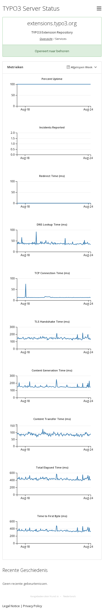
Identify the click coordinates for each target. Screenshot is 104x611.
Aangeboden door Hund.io (44, 596)
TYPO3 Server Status (30, 8)
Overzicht (46, 39)
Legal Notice (11, 606)
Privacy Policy (32, 606)
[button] (99, 8)
